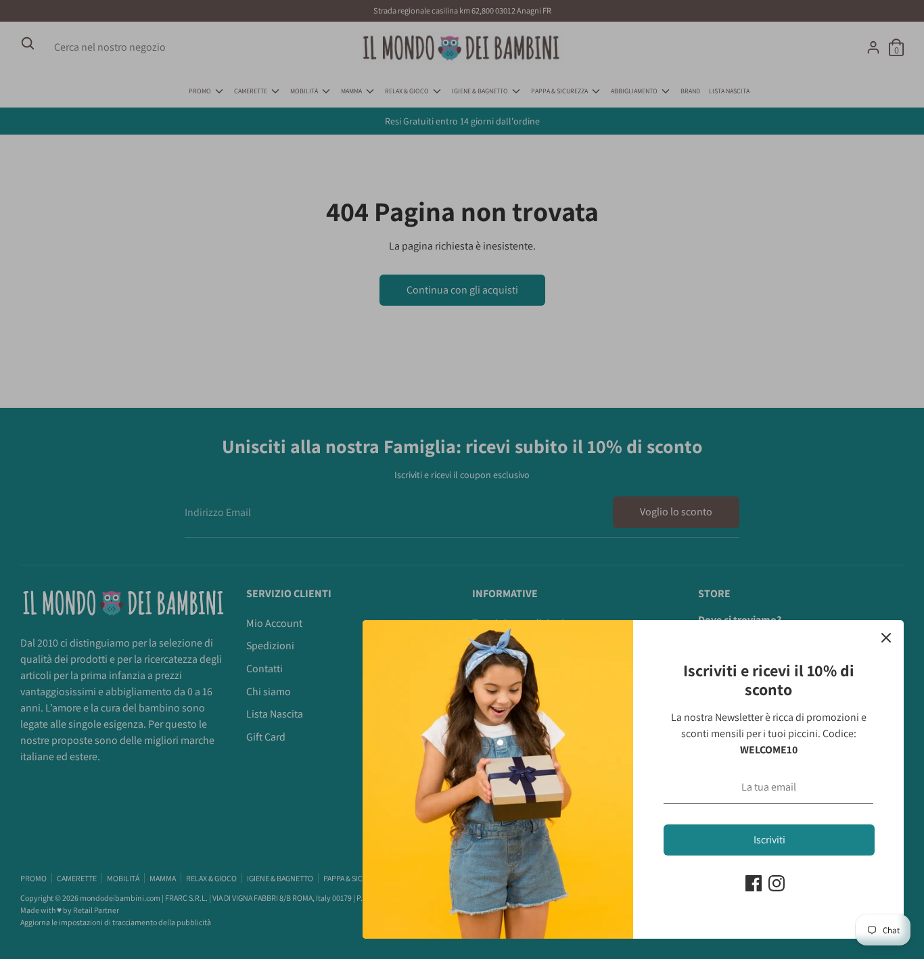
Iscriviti (769, 840)
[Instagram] (776, 883)
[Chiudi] (886, 638)
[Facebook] (753, 883)
